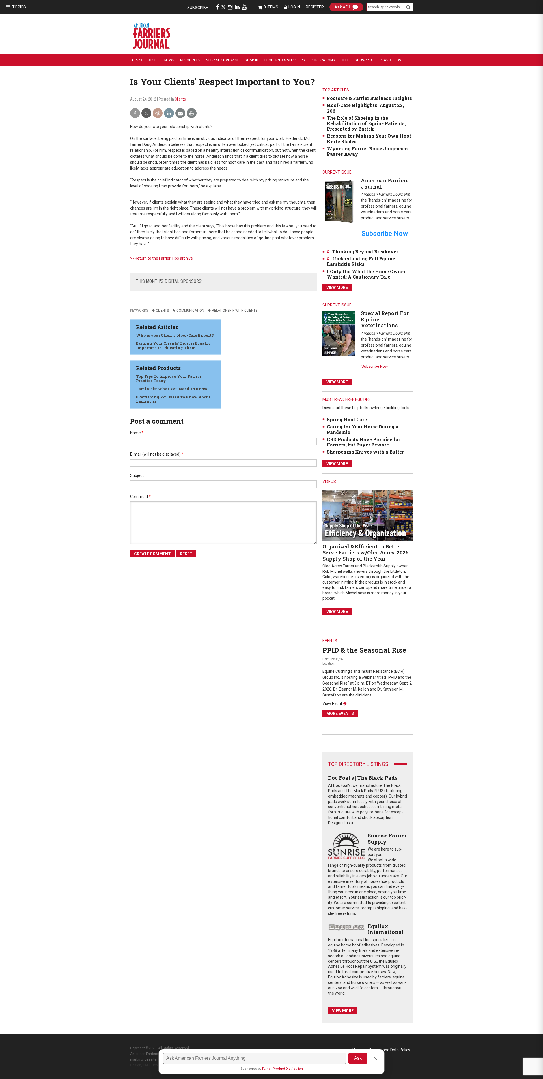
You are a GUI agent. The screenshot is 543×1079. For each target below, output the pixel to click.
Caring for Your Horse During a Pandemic (362, 429)
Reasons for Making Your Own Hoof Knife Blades (369, 138)
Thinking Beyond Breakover (365, 252)
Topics (19, 7)
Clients (180, 99)
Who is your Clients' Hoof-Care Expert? (175, 335)
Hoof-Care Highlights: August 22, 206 (365, 108)
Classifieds (390, 60)
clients (162, 311)
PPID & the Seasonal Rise (364, 650)
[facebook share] (135, 113)
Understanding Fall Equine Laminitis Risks (361, 261)
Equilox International (386, 929)
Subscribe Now (374, 366)
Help (345, 60)
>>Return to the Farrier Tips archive (161, 258)
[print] (192, 113)
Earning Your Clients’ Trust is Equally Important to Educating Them (173, 345)
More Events (340, 713)
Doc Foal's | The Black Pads (362, 777)
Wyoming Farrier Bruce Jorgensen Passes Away (367, 151)
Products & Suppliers (284, 60)
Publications (323, 60)
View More (337, 287)
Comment (140, 496)
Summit (252, 60)
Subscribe (197, 7)
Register (315, 7)
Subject (137, 475)
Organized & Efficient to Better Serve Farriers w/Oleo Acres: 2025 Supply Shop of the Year (365, 552)
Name (136, 433)
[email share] (180, 113)
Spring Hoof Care (347, 419)
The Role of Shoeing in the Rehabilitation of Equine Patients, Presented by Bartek (366, 123)
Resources (190, 60)
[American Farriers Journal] (338, 201)
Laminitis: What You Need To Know (172, 388)
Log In (294, 7)
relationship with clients (234, 311)
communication (190, 311)
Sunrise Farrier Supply (387, 838)
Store (153, 60)
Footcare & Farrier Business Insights (369, 98)
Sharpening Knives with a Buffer (365, 452)
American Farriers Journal (384, 183)
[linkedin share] (169, 113)
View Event (332, 703)
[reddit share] (158, 113)
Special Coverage (222, 60)
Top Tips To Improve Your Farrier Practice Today (168, 378)
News (169, 60)
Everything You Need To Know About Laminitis (173, 399)
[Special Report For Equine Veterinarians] (338, 333)
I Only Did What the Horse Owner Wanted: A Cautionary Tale (366, 274)
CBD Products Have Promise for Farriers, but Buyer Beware (363, 442)
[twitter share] (146, 113)
